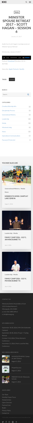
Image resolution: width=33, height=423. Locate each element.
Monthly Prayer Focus (9, 397)
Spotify (22, 69)
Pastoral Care (6, 405)
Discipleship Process (8, 110)
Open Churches (7, 402)
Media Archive (6, 400)
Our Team (5, 394)
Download (11, 61)
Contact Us (5, 413)
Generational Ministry (9, 115)
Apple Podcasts (14, 69)
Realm (4, 408)
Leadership (5, 119)
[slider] (27, 57)
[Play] (4, 58)
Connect (12, 79)
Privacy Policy (6, 410)
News (4, 131)
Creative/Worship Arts (9, 106)
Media (17, 12)
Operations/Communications (11, 136)
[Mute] (23, 58)
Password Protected (8, 140)
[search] (26, 2)
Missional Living (7, 127)
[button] (30, 2)
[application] (16, 58)
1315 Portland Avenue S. (9, 306)
